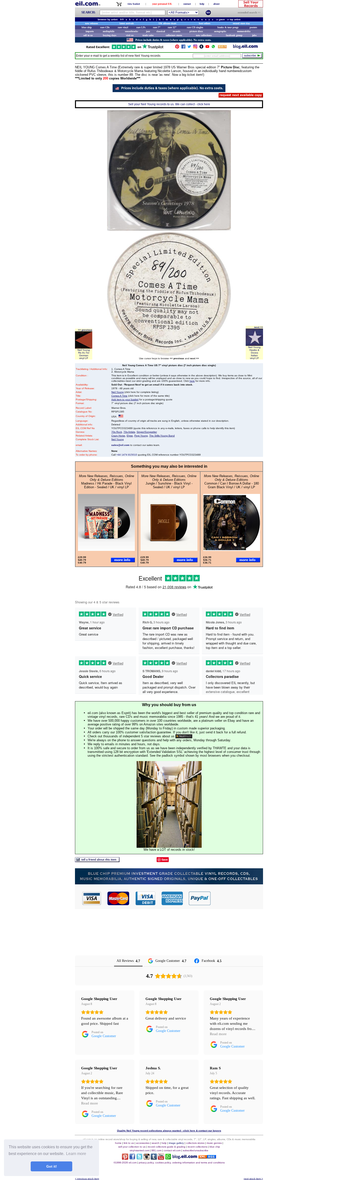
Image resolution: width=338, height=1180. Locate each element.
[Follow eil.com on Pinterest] (125, 1158)
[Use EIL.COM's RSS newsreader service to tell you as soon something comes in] (207, 1157)
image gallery (176, 1143)
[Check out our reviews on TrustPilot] (183, 736)
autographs (220, 31)
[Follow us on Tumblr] (201, 47)
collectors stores (174, 35)
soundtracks (131, 31)
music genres (214, 1143)
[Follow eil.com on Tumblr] (154, 1158)
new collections (204, 35)
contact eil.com (172, 1150)
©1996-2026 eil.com (125, 1162)
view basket (133, 3)
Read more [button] (218, 1034)
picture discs (196, 31)
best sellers (204, 23)
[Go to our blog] (245, 48)
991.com (156, 1150)
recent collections (197, 1146)
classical (160, 31)
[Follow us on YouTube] (207, 47)
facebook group (234, 35)
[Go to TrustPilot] (125, 49)
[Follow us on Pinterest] (177, 47)
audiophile (108, 31)
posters (253, 27)
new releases (91, 23)
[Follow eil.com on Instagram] (147, 1158)
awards (176, 31)
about (216, 3)
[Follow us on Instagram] (195, 47)
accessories (142, 1143)
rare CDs (105, 27)
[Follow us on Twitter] (189, 47)
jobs (254, 35)
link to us (129, 1143)
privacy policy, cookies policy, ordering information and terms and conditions (182, 1162)
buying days (109, 35)
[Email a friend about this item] (97, 861)
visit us (130, 35)
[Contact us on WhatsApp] (213, 47)
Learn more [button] (76, 1154)
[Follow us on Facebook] (183, 47)
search (155, 1143)
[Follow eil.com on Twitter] (139, 1158)
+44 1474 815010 (126, 454)
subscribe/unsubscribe (195, 1150)
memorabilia (243, 31)
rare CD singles (195, 27)
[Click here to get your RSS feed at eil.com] (222, 47)
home (118, 1143)
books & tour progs (228, 27)
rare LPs (140, 27)
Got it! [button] (51, 1166)
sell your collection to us (131, 1146)
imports (90, 31)
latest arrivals (127, 23)
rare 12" (172, 27)
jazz (148, 31)
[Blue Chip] (169, 883)
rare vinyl (123, 27)
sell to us (88, 35)
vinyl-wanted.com (139, 1150)
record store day (241, 23)
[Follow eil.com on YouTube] (161, 1158)
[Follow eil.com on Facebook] (132, 1158)
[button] (237, 898)
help (202, 3)
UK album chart (167, 23)
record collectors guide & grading (166, 1146)
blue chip (87, 27)
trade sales (148, 35)
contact (187, 3)
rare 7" (157, 27)
